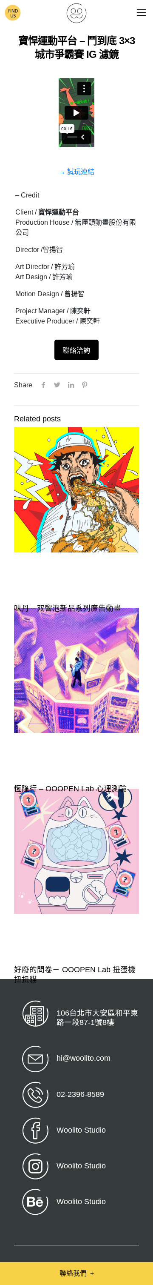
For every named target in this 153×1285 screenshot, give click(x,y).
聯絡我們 (77, 1273)
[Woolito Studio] (76, 12)
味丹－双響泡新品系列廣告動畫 (67, 608)
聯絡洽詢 (76, 350)
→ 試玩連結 (76, 171)
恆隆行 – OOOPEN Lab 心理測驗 (70, 788)
